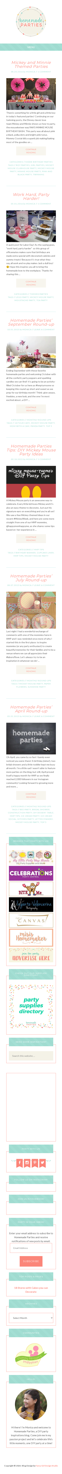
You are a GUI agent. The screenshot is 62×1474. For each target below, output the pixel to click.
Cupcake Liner (45, 552)
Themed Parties (39, 294)
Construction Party (20, 812)
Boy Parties (23, 165)
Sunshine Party (37, 687)
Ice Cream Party (30, 816)
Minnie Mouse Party (29, 171)
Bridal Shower (41, 809)
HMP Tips (39, 549)
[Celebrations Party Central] (31, 879)
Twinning (38, 174)
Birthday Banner (26, 552)
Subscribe (31, 1261)
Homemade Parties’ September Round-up (31, 322)
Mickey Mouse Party (42, 297)
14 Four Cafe (22, 423)
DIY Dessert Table (43, 812)
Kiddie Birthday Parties (39, 162)
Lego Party (22, 297)
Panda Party (38, 426)
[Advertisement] (31, 1108)
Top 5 (49, 426)
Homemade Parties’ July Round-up (31, 578)
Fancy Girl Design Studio (47, 1465)
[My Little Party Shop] (31, 864)
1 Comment (44, 71)
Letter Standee (44, 819)
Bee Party (25, 809)
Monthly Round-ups (39, 420)
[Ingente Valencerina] (31, 911)
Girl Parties (37, 165)
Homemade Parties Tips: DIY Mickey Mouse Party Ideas (31, 450)
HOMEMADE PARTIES (31, 22)
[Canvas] (31, 926)
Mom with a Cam (19, 426)
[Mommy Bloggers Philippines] (31, 1367)
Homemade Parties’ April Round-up (31, 709)
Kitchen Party (26, 819)
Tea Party (42, 300)
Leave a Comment (44, 329)
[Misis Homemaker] (31, 945)
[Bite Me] (31, 895)
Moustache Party (25, 300)
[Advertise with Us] (31, 961)
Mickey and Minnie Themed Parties (31, 64)
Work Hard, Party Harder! (31, 196)
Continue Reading (31, 151)
